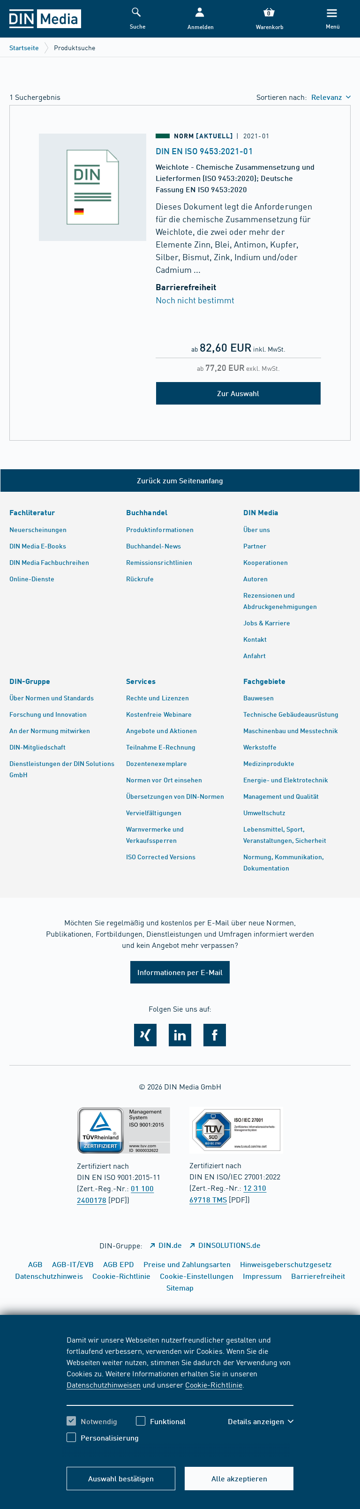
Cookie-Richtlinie (213, 1384)
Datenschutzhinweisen (104, 1384)
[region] (180, 1395)
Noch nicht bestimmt (195, 300)
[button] (199, 19)
